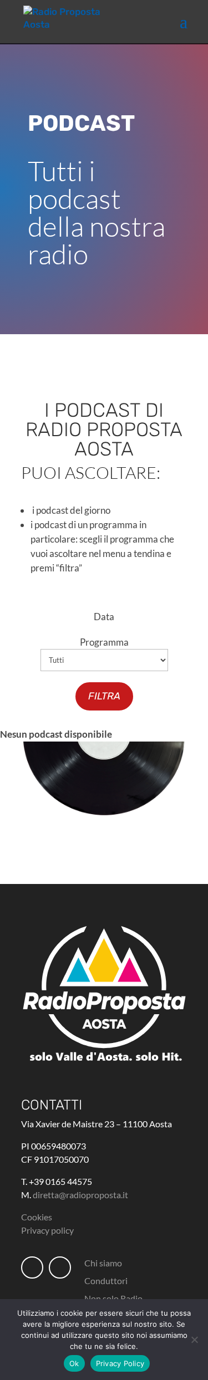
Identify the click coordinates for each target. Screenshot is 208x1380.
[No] (194, 1339)
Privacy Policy (120, 1363)
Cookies (36, 1217)
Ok (74, 1363)
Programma (104, 642)
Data (104, 616)
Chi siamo (103, 1263)
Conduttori (106, 1280)
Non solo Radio (113, 1298)
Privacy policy (47, 1230)
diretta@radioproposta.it (80, 1194)
